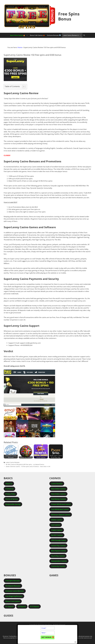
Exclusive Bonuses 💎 (54, 35)
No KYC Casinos (57, 535)
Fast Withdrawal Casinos (60, 509)
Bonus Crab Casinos (13, 601)
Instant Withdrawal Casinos (61, 504)
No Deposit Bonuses (13, 586)
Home (20, 47)
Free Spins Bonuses (13, 581)
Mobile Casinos (56, 520)
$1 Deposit (9, 606)
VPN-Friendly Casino (58, 540)
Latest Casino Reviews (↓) (71, 35)
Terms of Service (12, 499)
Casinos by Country (58, 566)
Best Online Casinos (58, 489)
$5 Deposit (22, 606)
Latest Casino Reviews (12, 462)
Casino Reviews (56, 484)
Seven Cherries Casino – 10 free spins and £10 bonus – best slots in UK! (28, 466)
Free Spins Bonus (69, 16)
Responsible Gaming (13, 504)
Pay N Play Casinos (58, 556)
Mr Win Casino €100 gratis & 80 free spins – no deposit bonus (25, 464)
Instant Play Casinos (58, 545)
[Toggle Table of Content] (23, 86)
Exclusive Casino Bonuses (15, 591)
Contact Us (9, 489)
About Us (9, 484)
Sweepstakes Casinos (59, 561)
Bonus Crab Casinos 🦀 (37, 35)
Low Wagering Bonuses (14, 596)
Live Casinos (55, 525)
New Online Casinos (58, 494)
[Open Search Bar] (84, 35)
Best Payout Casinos (58, 551)
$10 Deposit (34, 606)
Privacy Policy (10, 494)
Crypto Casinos (56, 530)
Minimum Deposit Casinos (60, 514)
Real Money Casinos (58, 499)
